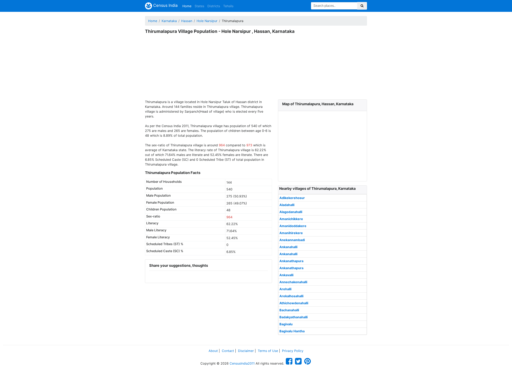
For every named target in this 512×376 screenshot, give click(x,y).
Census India (165, 5)
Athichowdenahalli (293, 303)
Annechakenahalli (293, 282)
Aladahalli (286, 205)
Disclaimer (246, 351)
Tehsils (228, 6)
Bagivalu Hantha (292, 331)
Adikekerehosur (292, 198)
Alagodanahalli (290, 212)
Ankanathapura (291, 261)
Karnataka (169, 21)
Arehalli (285, 289)
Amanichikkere (291, 219)
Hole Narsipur (207, 21)
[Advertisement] (256, 69)
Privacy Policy (292, 351)
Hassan (186, 21)
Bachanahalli (289, 310)
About (213, 351)
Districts (213, 6)
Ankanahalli (288, 247)
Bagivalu (286, 324)
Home (187, 6)
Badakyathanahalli (293, 317)
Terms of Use (268, 351)
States (199, 6)
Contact (228, 351)
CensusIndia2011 (242, 363)
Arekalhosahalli (291, 296)
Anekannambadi (292, 240)
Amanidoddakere (292, 226)
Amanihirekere (291, 233)
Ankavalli (286, 275)
